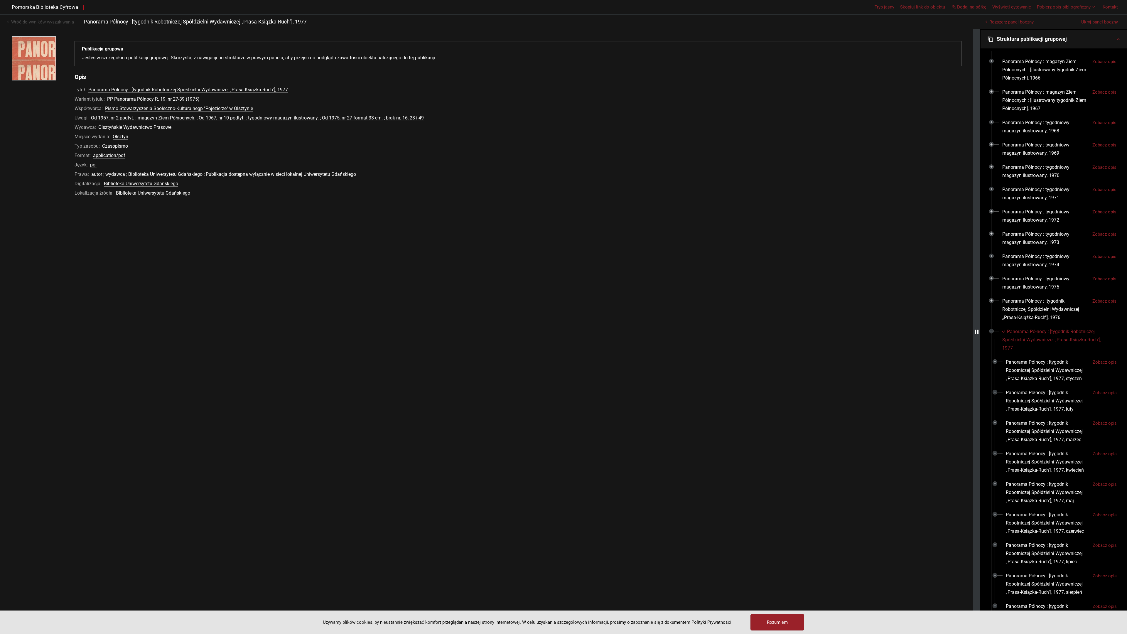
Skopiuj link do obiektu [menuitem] (922, 7)
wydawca (115, 174)
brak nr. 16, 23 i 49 (405, 118)
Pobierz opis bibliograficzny (1064, 7)
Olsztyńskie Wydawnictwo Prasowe (134, 127)
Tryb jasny (884, 7)
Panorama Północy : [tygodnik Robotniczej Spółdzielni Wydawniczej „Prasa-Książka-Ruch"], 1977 (188, 89)
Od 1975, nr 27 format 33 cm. (352, 118)
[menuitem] (1045, 70)
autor (96, 174)
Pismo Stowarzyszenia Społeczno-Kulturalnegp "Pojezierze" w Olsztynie (179, 108)
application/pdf (109, 155)
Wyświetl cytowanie (1011, 7)
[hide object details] (976, 331)
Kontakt (1110, 7)
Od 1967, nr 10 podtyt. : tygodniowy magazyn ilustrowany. (259, 118)
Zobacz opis (1104, 61)
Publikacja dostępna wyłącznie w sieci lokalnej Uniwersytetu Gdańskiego (281, 174)
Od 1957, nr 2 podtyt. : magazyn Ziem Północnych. (143, 118)
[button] (1054, 39)
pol (93, 165)
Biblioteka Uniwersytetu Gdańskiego (165, 174)
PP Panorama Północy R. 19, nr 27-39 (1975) (153, 99)
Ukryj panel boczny (1099, 22)
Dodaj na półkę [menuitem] (971, 7)
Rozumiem (777, 622)
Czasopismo (115, 146)
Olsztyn (120, 136)
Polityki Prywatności (711, 622)
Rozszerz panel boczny (1011, 22)
